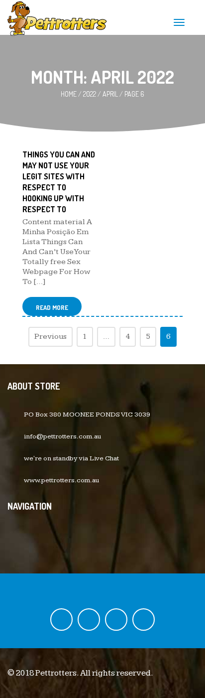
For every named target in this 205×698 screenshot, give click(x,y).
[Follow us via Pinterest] (143, 619)
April (110, 94)
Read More (52, 307)
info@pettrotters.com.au (62, 436)
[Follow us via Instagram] (116, 619)
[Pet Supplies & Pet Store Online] (57, 17)
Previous (50, 336)
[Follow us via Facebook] (61, 619)
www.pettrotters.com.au (61, 480)
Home (69, 94)
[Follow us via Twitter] (89, 619)
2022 (89, 94)
